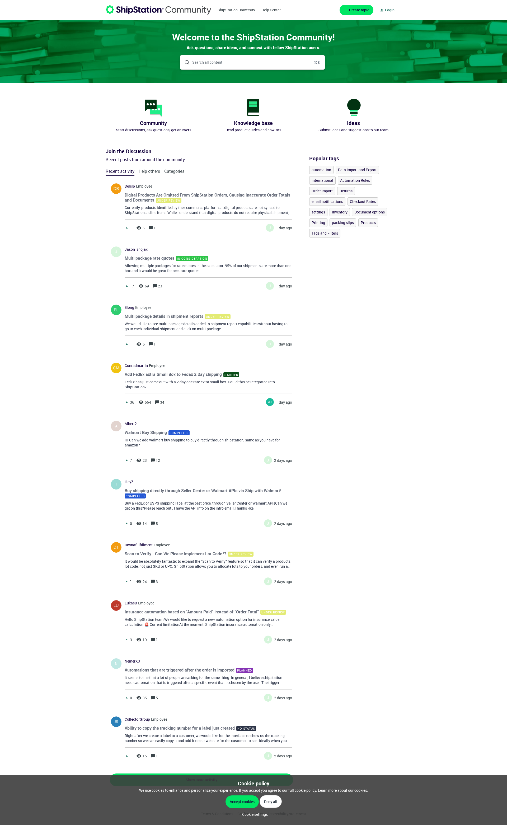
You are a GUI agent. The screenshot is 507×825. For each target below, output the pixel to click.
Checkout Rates (363, 201)
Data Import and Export (357, 169)
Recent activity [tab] (120, 171)
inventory (340, 212)
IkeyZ (129, 482)
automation (321, 169)
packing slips (343, 222)
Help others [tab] (149, 171)
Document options (369, 212)
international (322, 180)
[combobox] (252, 62)
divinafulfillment (139, 545)
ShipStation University (236, 9)
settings (318, 212)
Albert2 (131, 424)
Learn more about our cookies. (343, 790)
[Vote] (127, 228)
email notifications (327, 201)
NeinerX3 (132, 661)
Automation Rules (355, 180)
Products (368, 222)
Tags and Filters (325, 233)
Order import (322, 190)
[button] (254, 814)
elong (129, 307)
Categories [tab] (174, 171)
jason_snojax (136, 249)
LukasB (131, 603)
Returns (346, 190)
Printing (318, 222)
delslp (130, 186)
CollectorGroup (137, 719)
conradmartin (136, 365)
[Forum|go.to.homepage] (158, 10)
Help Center (271, 9)
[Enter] (185, 62)
